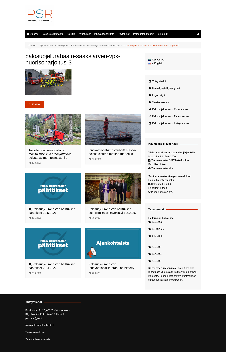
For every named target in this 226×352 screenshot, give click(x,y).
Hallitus (71, 34)
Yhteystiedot (159, 81)
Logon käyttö (159, 95)
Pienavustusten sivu (162, 192)
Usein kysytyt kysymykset (166, 88)
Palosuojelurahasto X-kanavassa (170, 109)
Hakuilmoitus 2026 (161, 184)
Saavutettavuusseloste (37, 339)
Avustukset (85, 34)
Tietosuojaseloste (35, 332)
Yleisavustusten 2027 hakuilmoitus (170, 160)
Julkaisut (162, 34)
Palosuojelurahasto (52, 34)
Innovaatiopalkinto (104, 34)
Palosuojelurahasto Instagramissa (170, 123)
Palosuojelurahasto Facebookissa (170, 116)
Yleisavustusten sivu (162, 168)
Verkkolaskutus (160, 102)
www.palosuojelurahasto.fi (39, 325)
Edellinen (36, 104)
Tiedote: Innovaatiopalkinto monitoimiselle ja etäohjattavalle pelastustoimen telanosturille (50, 154)
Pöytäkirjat (123, 34)
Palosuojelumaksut (143, 34)
